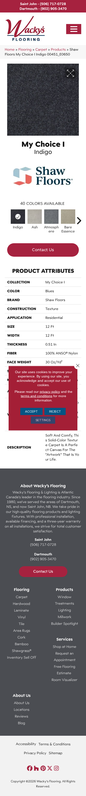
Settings (43, 420)
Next (78, 218)
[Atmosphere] (51, 216)
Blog (21, 723)
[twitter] (49, 769)
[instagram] (56, 769)
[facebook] (29, 769)
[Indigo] (18, 216)
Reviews (21, 716)
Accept (31, 411)
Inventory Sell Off (21, 657)
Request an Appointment (64, 656)
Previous (7, 218)
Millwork (64, 617)
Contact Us (43, 250)
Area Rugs (21, 630)
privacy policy (50, 391)
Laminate (21, 610)
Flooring (25, 49)
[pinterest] (43, 769)
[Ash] (34, 216)
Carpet (41, 49)
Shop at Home (64, 646)
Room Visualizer (64, 680)
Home (10, 49)
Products (58, 49)
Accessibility (26, 744)
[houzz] (36, 769)
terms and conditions (36, 396)
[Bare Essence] (68, 216)
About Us (21, 703)
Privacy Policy (35, 753)
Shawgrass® (21, 651)
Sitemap (55, 753)
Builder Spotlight (64, 623)
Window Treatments (64, 600)
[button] (73, 29)
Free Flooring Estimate (64, 669)
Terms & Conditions (54, 744)
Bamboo (21, 644)
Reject (55, 411)
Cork (21, 637)
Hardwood (21, 604)
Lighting (64, 610)
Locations (21, 709)
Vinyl (22, 617)
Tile (21, 624)
